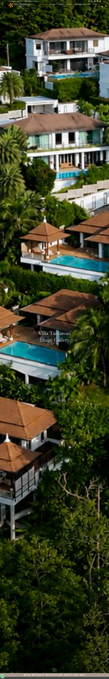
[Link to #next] (54, 670)
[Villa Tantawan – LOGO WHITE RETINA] (19, 3)
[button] (102, 6)
